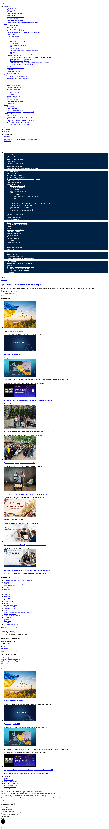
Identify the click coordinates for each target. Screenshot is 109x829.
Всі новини (4, 280)
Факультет (7, 6)
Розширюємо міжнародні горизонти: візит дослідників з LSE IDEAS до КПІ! (29, 432)
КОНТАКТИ (7, 141)
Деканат (9, 80)
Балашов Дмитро (30, 799)
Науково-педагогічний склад (16, 13)
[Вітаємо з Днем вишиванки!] (20, 516)
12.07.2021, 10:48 (12, 291)
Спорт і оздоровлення (14, 71)
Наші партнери (12, 115)
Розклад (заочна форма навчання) (18, 78)
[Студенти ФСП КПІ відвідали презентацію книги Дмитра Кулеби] (20, 491)
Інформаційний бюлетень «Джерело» (18, 124)
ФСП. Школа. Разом (13, 73)
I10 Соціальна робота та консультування (23, 54)
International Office (10, 586)
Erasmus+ (10, 119)
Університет (7, 621)
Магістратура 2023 (9, 608)
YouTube (3, 665)
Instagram (4, 667)
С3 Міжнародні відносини (12, 616)
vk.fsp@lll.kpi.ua (5, 648)
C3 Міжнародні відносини (18, 45)
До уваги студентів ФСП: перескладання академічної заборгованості (27, 570)
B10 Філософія (14, 43)
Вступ (5, 24)
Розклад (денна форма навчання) (17, 77)
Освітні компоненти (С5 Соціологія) (21, 59)
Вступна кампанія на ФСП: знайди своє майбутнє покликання (25, 545)
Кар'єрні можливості (10, 605)
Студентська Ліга (12, 98)
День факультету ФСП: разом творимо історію (19, 463)
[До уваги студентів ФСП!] (20, 351)
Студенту (6, 75)
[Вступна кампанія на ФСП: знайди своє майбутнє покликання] (20, 541)
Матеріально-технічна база (15, 17)
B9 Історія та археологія (17, 41)
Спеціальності (11, 15)
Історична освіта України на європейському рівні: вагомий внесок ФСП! (28, 400)
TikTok (3, 668)
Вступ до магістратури (11, 783)
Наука (6, 105)
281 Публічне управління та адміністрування (18, 580)
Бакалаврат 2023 (9, 593)
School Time (7, 587)
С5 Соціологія (14, 48)
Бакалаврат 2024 (9, 594)
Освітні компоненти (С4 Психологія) (21, 64)
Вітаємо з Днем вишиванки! (13, 519)
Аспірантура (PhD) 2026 (14, 29)
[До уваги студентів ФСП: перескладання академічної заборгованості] (20, 567)
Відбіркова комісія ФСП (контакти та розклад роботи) (23, 33)
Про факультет (11, 8)
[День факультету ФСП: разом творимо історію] (20, 459)
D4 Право (7, 582)
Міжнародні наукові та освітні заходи (18, 122)
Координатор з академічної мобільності (19, 117)
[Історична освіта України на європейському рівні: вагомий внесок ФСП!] (20, 397)
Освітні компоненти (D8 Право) (20, 61)
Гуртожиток (10, 70)
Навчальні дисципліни (14, 55)
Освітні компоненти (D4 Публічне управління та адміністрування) (30, 57)
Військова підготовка (13, 89)
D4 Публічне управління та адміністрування (24, 50)
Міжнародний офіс (10, 114)
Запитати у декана (12, 19)
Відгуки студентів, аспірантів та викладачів (20, 121)
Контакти (7, 129)
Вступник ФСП (8, 601)
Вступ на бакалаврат (10, 782)
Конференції (11, 107)
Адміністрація (11, 10)
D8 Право (13, 52)
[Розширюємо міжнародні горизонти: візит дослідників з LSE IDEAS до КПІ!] (20, 428)
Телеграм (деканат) (7, 663)
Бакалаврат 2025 (9, 596)
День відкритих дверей (14, 36)
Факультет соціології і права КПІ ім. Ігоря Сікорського (25, 792)
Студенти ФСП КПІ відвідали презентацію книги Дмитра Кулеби (25, 494)
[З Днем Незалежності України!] (20, 327)
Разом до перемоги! (10, 614)
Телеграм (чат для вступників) (10, 661)
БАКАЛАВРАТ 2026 (12, 26)
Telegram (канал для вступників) (11, 660)
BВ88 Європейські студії (17, 40)
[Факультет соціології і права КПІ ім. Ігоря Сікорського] (4, 149)
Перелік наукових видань (15, 110)
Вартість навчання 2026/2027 (16, 31)
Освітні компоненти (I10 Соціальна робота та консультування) (29, 63)
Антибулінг (10, 103)
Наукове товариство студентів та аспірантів (20, 112)
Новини (6, 128)
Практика (10, 91)
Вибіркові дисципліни (14, 85)
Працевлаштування (13, 92)
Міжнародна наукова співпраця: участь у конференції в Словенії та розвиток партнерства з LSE (36, 380)
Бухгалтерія (10, 66)
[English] (6, 131)
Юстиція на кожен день (11, 624)
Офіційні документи (13, 34)
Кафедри (10, 11)
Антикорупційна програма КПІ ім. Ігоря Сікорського (23, 22)
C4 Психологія (14, 47)
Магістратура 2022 (9, 607)
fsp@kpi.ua (7, 136)
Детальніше (4, 290)
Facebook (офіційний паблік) (9, 658)
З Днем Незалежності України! (14, 331)
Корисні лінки (11, 126)
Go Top (3, 800)
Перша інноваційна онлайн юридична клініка (18, 612)
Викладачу (7, 598)
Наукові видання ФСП (14, 108)
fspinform (4, 291)
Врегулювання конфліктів (15, 20)
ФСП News (7, 789)
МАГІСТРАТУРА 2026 (13, 27)
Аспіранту (7, 589)
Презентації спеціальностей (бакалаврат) (21, 284)
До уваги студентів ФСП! (12, 354)
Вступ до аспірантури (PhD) (12, 785)
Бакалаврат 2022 (9, 591)
